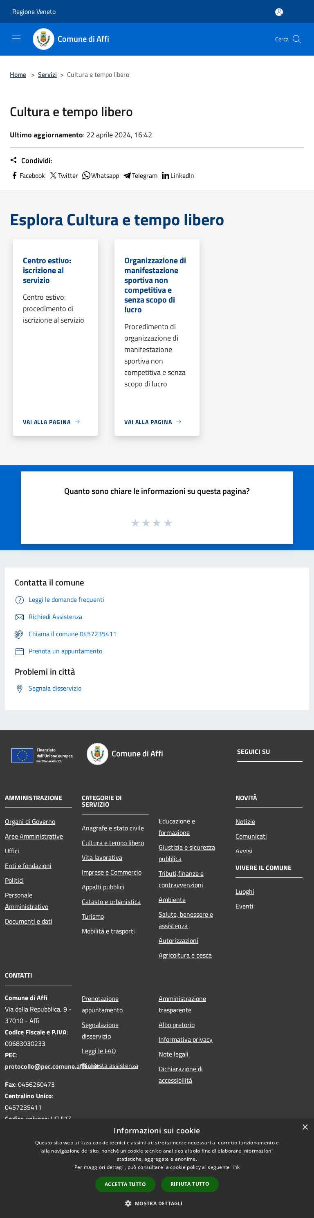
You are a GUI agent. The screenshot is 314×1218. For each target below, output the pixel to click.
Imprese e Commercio (111, 872)
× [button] (305, 1127)
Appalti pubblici (103, 887)
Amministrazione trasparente (182, 1004)
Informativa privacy (186, 1039)
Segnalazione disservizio (100, 1030)
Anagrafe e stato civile (113, 828)
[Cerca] (297, 39)
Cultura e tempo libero (113, 843)
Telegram (144, 175)
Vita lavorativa (102, 857)
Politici (14, 880)
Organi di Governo (30, 821)
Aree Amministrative (34, 836)
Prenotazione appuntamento (102, 1004)
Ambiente (172, 899)
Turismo (93, 916)
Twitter (68, 175)
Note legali (173, 1054)
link (235, 1167)
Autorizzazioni (178, 940)
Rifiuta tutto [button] (189, 1183)
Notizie (245, 821)
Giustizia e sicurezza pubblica (187, 853)
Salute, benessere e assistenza (186, 920)
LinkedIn (182, 175)
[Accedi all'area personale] (279, 12)
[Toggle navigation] (16, 38)
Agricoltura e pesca (185, 955)
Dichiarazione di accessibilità (181, 1074)
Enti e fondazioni (28, 865)
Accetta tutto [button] (125, 1184)
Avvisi (244, 851)
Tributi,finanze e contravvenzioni (181, 879)
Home (18, 74)
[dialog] (157, 1168)
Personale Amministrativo (26, 900)
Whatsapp (105, 175)
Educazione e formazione (177, 826)
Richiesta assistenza (110, 1065)
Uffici (12, 851)
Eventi (244, 906)
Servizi (47, 74)
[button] (156, 1203)
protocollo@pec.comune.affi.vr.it (52, 1066)
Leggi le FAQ (99, 1051)
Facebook (32, 175)
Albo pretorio (177, 1025)
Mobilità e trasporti (108, 931)
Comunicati (251, 836)
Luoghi (245, 891)
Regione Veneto (34, 11)
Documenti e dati (28, 921)
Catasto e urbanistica (111, 901)
